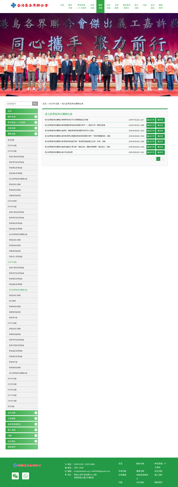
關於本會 (70, 6)
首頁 (62, 5)
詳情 (161, 120)
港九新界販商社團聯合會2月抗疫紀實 (59, 152)
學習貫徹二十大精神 (81, 6)
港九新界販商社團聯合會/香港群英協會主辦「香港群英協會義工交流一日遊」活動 (75, 141)
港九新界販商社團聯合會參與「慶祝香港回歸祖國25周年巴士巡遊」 (70, 131)
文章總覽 (116, 6)
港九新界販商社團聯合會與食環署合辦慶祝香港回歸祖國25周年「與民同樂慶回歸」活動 (77, 136)
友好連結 (153, 6)
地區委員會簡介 (126, 6)
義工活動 (137, 6)
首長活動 (108, 6)
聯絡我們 (161, 6)
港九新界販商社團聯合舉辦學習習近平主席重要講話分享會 (66, 120)
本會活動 (92, 6)
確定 (35, 104)
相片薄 (151, 120)
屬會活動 (100, 6)
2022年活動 (54, 104)
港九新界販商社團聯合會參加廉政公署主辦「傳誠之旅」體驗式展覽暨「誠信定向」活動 (77, 147)
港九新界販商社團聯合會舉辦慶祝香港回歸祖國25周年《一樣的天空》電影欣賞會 (75, 125)
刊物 (145, 5)
